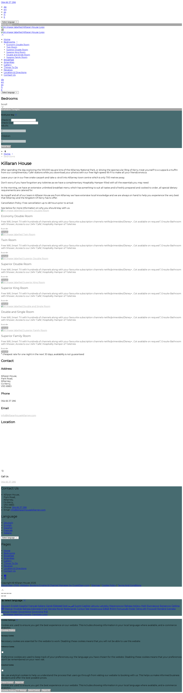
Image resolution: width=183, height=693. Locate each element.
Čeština (176, 606)
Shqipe (14, 611)
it (4, 17)
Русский (152, 609)
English (8, 525)
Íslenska (52, 609)
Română (161, 609)
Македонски (116, 606)
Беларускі (165, 606)
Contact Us (10, 571)
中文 (46, 611)
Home (7, 550)
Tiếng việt (141, 609)
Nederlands (70, 609)
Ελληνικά (57, 606)
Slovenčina (37, 611)
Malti (143, 606)
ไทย (87, 609)
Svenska (171, 609)
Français (8, 530)
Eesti (65, 606)
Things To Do (11, 563)
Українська (96, 609)
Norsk (60, 609)
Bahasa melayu (132, 606)
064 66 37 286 (8, 2)
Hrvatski (17, 609)
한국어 (113, 609)
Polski (132, 609)
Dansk (49, 606)
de (5, 7)
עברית (44, 609)
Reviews (8, 566)
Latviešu (104, 606)
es (5, 12)
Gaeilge (86, 606)
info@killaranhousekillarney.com (18, 415)
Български (153, 606)
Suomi (78, 606)
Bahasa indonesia (32, 609)
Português (122, 609)
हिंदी (2, 609)
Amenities (9, 558)
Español (8, 528)
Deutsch (8, 522)
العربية (71, 606)
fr (4, 14)
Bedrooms (9, 553)
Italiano (8, 533)
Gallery (8, 561)
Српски (5, 611)
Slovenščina (24, 611)
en (5, 9)
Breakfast (9, 555)
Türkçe (81, 609)
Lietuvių (95, 606)
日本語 (106, 609)
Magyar (9, 609)
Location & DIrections (15, 568)
